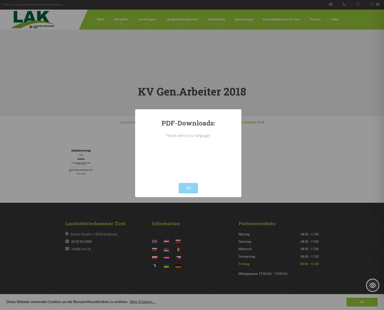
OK (188, 188)
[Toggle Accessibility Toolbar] (373, 285)
